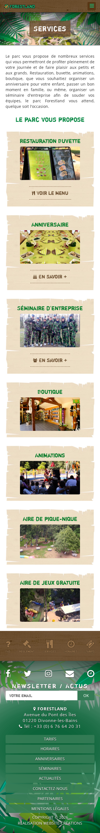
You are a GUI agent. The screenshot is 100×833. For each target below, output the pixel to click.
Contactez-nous (50, 788)
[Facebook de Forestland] (8, 673)
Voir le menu (52, 193)
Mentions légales (50, 808)
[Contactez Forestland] (70, 673)
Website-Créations (62, 823)
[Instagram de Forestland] (48, 673)
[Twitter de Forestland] (27, 673)
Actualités (50, 778)
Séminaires (50, 768)
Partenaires (50, 798)
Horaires (50, 748)
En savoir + (53, 276)
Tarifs (50, 739)
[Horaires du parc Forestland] (90, 673)
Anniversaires (50, 758)
